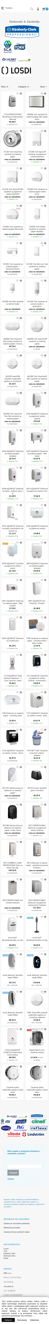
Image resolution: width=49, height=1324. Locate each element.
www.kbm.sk (8, 1286)
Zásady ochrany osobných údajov (17, 1232)
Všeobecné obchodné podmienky (17, 1223)
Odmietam (34, 1320)
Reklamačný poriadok (12, 1227)
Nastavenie (22, 1320)
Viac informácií (26, 1316)
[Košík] (44, 9)
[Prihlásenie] (38, 9)
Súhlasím (8, 1320)
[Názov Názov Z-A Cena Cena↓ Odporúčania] (40, 86)
